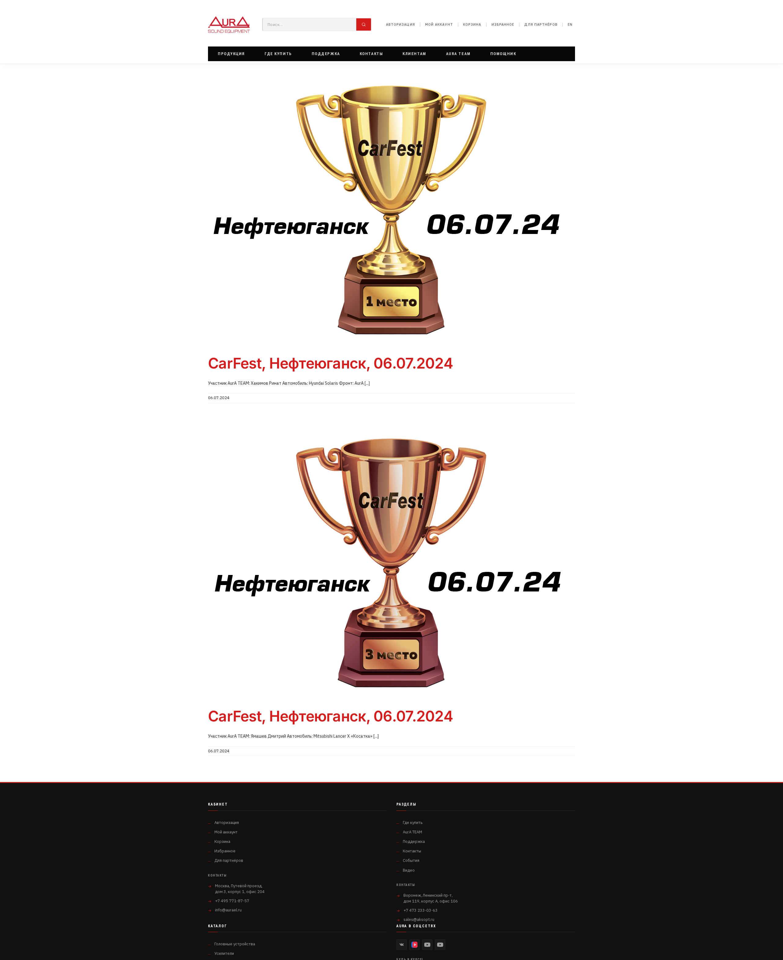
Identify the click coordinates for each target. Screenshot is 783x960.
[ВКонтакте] (401, 945)
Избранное (503, 24)
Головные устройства (234, 944)
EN (570, 24)
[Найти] (363, 24)
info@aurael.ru (228, 910)
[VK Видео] (414, 945)
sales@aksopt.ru (418, 919)
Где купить (412, 822)
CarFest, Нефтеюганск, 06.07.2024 (330, 363)
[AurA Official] (427, 945)
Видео (409, 870)
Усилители (224, 953)
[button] (231, 53)
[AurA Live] (440, 945)
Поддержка (414, 841)
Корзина (472, 24)
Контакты (412, 851)
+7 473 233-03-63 (420, 910)
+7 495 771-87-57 (232, 900)
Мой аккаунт (439, 24)
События (411, 860)
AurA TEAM (412, 832)
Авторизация (400, 24)
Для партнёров (540, 24)
